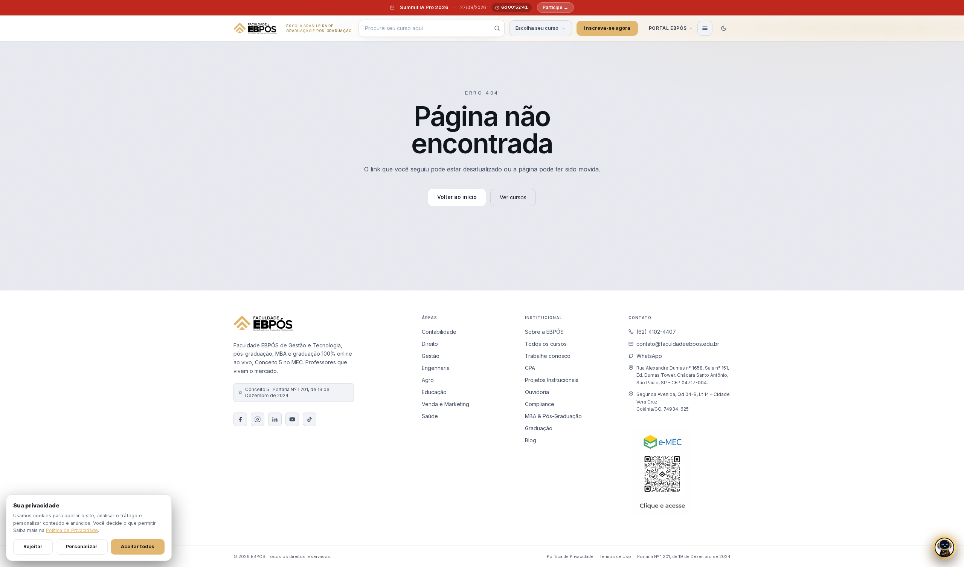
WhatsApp (649, 356)
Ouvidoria (537, 392)
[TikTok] (309, 419)
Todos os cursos (546, 344)
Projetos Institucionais (551, 380)
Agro (428, 380)
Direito (430, 344)
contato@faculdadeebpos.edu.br (677, 344)
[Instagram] (257, 419)
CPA (530, 368)
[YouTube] (292, 419)
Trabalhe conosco (547, 356)
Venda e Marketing (445, 404)
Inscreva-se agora (607, 28)
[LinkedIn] (275, 419)
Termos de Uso (615, 556)
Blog (530, 440)
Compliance (539, 404)
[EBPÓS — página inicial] (255, 28)
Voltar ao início (457, 197)
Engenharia (436, 368)
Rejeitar (33, 546)
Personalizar (82, 546)
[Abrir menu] (704, 28)
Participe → (555, 7)
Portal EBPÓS (668, 28)
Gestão (430, 356)
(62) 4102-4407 (656, 332)
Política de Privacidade (570, 556)
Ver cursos (513, 197)
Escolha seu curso (537, 28)
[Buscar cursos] (497, 28)
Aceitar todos (137, 546)
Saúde (430, 416)
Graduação (538, 428)
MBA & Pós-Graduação (553, 416)
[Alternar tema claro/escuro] (724, 28)
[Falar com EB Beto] (944, 547)
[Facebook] (240, 419)
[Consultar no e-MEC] (662, 472)
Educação (434, 392)
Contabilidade (439, 332)
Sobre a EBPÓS (544, 332)
